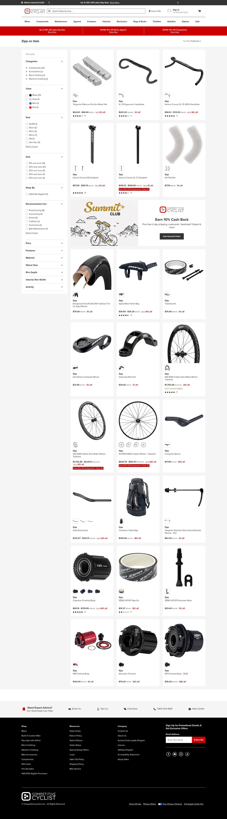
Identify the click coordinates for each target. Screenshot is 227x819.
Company (122, 726)
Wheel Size (32, 265)
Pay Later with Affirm (31, 740)
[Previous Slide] (49, 2)
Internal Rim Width (36, 279)
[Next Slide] (178, 2)
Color (28, 88)
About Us (122, 735)
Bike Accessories (29, 754)
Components (27, 759)
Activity (30, 287)
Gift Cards (26, 764)
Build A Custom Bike (31, 735)
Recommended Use (36, 204)
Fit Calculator (28, 769)
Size (28, 117)
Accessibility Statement (128, 754)
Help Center (75, 731)
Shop (24, 726)
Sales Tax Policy (77, 759)
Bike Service (75, 769)
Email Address (172, 734)
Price (28, 243)
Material (30, 257)
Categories (31, 61)
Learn (72, 754)
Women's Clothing (30, 750)
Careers (121, 745)
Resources (75, 726)
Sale (28, 156)
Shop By (30, 187)
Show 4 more (32, 232)
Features (30, 250)
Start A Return (76, 740)
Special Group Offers (79, 750)
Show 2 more (32, 146)
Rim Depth (31, 272)
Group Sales (123, 759)
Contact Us (123, 731)
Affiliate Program (125, 750)
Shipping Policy (77, 764)
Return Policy (76, 735)
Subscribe (198, 739)
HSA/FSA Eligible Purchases (34, 773)
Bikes (24, 731)
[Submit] (49, 11)
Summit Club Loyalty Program (131, 740)
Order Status (75, 745)
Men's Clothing (28, 745)
